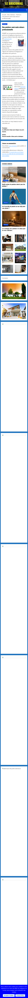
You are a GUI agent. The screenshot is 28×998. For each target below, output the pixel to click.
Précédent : (13, 129)
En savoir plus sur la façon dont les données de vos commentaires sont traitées (13, 154)
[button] (2, 9)
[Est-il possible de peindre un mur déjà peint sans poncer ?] (14, 196)
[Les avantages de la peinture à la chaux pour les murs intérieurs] (14, 219)
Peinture (5, 24)
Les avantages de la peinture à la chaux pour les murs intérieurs (13, 229)
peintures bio (8, 39)
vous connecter (13, 146)
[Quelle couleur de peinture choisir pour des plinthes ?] (14, 174)
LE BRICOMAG (14, 3)
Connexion (5, 278)
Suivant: (12, 135)
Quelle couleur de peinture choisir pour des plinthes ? (13, 185)
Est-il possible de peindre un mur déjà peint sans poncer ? (13, 207)
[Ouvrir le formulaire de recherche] (26, 10)
